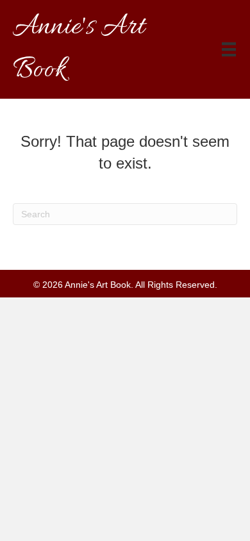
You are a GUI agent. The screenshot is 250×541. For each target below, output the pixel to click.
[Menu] (229, 49)
